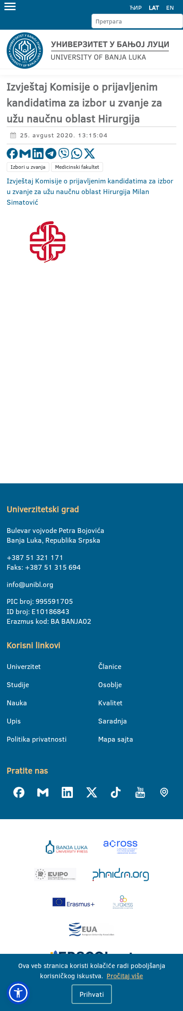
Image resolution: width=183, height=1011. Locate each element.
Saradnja (103, 721)
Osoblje (103, 684)
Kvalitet (103, 703)
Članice (103, 666)
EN (170, 7)
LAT (154, 7)
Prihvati (92, 994)
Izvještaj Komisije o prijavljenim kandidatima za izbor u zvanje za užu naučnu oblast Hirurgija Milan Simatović (90, 191)
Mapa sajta (103, 739)
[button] (18, 993)
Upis (12, 721)
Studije (12, 684)
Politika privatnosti (12, 739)
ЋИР (136, 7)
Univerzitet (12, 666)
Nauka (12, 703)
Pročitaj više (125, 975)
